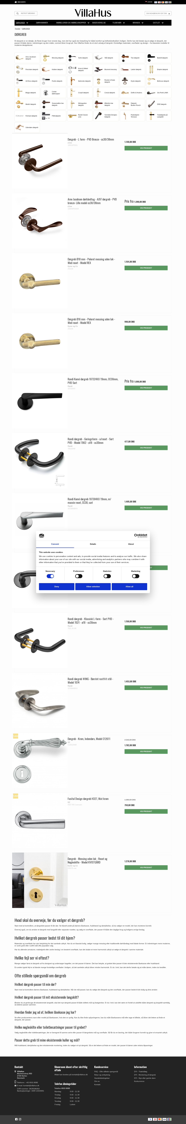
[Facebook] (16, 1119)
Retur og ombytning (102, 1075)
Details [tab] (93, 544)
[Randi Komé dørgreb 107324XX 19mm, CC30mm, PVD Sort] (40, 400)
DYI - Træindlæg (140, 1072)
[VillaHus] (93, 13)
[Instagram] (20, 1119)
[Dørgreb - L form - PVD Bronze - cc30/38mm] (40, 161)
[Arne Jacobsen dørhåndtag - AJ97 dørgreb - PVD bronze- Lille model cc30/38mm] (40, 220)
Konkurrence (139, 1081)
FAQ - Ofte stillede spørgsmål (106, 1072)
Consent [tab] (55, 544)
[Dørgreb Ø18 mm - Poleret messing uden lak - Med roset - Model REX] (40, 280)
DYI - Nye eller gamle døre (145, 1078)
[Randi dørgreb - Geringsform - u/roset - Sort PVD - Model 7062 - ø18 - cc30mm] (40, 460)
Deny (56, 586)
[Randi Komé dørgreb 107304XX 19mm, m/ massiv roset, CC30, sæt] (40, 520)
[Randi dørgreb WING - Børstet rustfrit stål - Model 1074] (40, 700)
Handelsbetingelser (102, 1078)
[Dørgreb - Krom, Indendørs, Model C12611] (40, 760)
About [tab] (131, 544)
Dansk (149, 2)
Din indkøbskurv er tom (156, 13)
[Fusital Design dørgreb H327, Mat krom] (40, 820)
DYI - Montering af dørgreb (145, 1075)
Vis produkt (146, 148)
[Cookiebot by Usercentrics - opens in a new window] (136, 536)
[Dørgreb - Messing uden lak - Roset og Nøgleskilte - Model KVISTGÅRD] (40, 880)
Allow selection (93, 586)
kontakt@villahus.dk (31, 1086)
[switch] (78, 576)
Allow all (129, 586)
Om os (97, 1081)
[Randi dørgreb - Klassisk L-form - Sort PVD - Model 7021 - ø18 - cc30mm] (40, 640)
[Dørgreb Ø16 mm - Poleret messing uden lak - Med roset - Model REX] (40, 340)
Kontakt (97, 1085)
